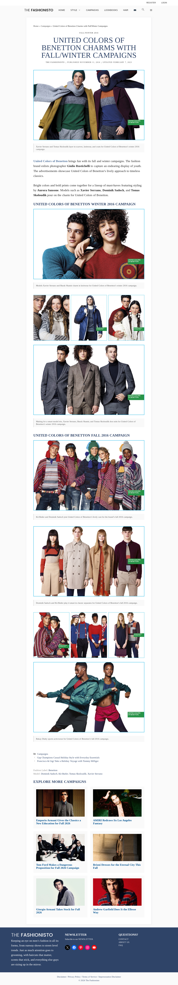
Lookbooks (111, 10)
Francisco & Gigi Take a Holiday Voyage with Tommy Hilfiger (68, 761)
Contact (124, 939)
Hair (125, 10)
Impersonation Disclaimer (110, 977)
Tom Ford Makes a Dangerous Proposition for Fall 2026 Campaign (57, 866)
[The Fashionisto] (38, 10)
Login (164, 3)
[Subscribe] (135, 10)
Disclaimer (62, 977)
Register (151, 3)
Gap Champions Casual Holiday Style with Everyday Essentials (68, 757)
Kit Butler (63, 773)
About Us (124, 942)
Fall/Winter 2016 (88, 33)
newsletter (85, 939)
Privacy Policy (74, 977)
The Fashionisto (55, 62)
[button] (143, 10)
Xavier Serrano (95, 773)
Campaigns (92, 10)
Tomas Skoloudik (77, 773)
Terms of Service (89, 977)
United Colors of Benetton (50, 161)
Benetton (53, 770)
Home (62, 10)
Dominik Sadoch (49, 773)
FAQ (121, 945)
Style (74, 10)
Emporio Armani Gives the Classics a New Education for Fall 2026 (58, 822)
